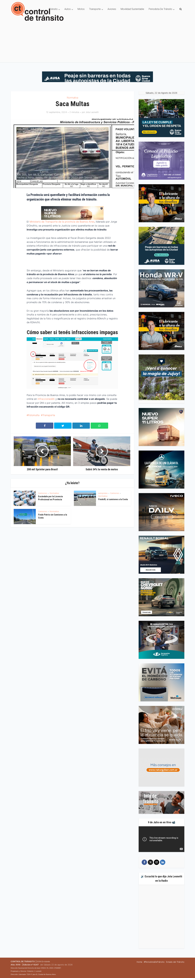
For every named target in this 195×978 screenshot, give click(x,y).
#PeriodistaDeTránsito (154, 962)
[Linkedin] (162, 862)
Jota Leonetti (92, 112)
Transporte (95, 9)
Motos (81, 9)
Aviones (112, 9)
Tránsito (53, 9)
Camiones (42, 493)
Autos (67, 9)
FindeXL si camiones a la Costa (113, 499)
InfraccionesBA (46, 398)
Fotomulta (33, 415)
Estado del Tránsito (175, 962)
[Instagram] (156, 862)
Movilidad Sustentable (132, 9)
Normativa (72, 97)
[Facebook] (144, 862)
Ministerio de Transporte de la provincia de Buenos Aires (62, 221)
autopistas (103, 493)
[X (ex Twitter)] (150, 862)
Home (139, 962)
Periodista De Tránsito (160, 9)
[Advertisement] (97, 41)
